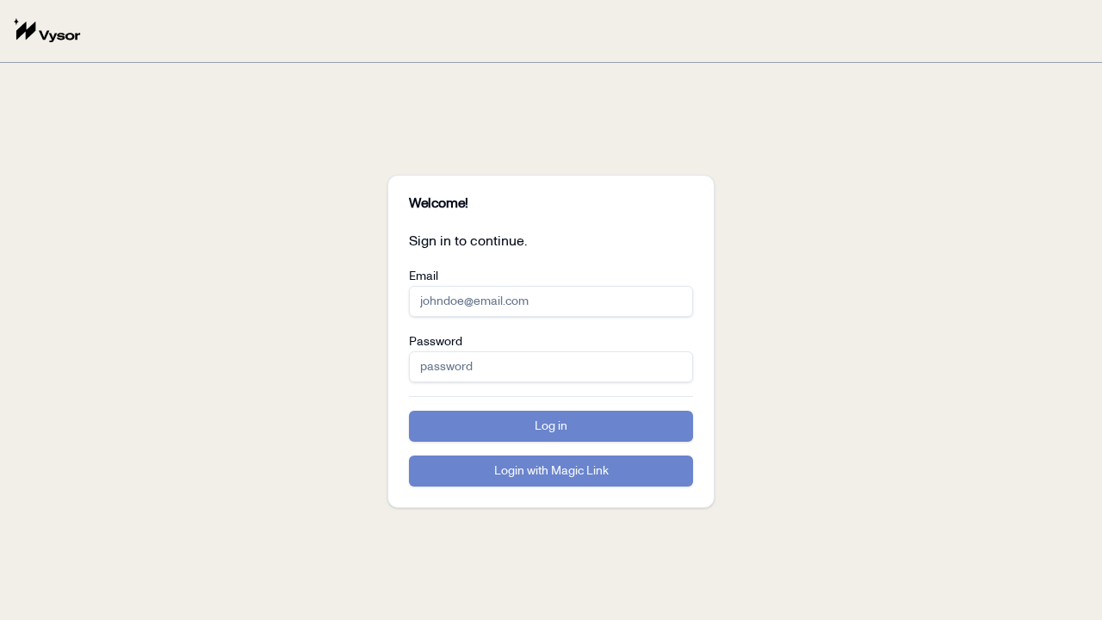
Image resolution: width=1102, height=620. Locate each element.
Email (423, 276)
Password (435, 342)
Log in (551, 426)
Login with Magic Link (551, 471)
